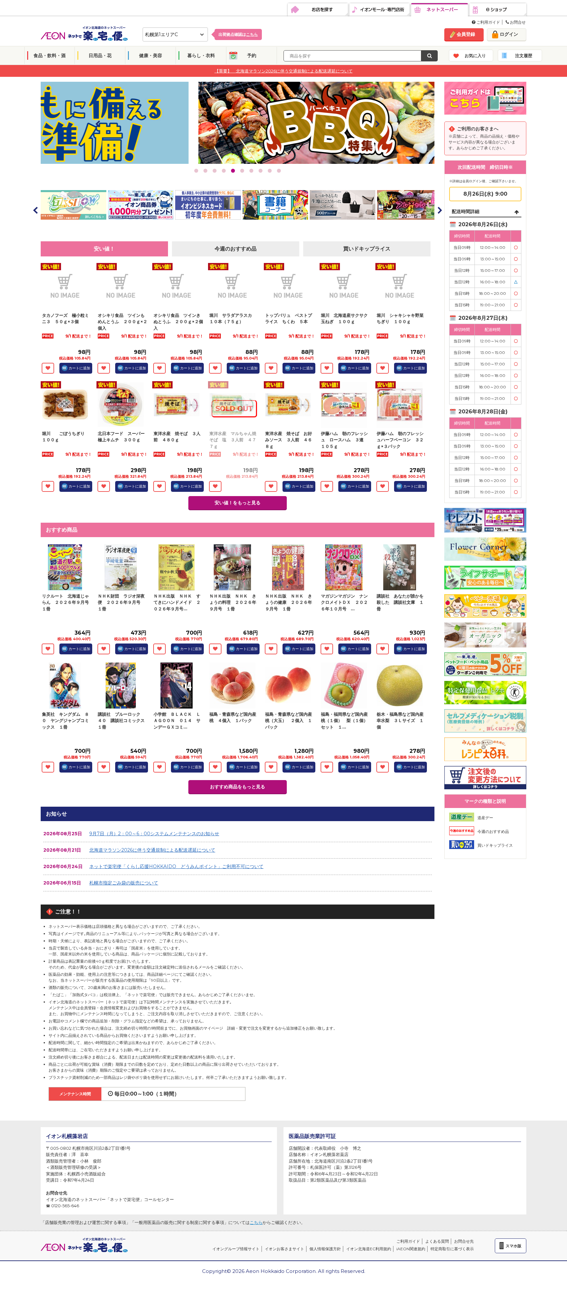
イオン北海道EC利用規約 (368, 1248)
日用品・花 (100, 55)
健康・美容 (150, 55)
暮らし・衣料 (201, 55)
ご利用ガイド (487, 22)
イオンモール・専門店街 (379, 9)
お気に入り (475, 55)
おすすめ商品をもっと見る (237, 787)
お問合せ (517, 22)
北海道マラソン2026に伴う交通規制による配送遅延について (152, 850)
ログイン (509, 34)
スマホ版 (513, 1245)
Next (377, 124)
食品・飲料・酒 (49, 55)
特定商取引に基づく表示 (452, 1248)
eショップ (498, 9)
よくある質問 (437, 1241)
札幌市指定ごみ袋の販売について (123, 883)
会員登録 (466, 34)
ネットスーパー (439, 9)
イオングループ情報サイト (236, 1248)
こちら (256, 1222)
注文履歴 (523, 55)
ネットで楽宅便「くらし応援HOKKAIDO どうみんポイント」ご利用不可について (176, 866)
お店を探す (318, 9)
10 (279, 171)
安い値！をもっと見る (238, 503)
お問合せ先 (464, 1241)
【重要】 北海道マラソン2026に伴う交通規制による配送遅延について (284, 70)
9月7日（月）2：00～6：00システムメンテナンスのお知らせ (154, 834)
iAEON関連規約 (410, 1248)
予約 (251, 55)
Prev (98, 124)
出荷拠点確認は (238, 34)
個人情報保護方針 (325, 1248)
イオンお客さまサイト (284, 1248)
